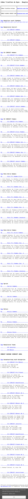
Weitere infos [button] (12, 493)
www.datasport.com (6, 486)
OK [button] (14, 497)
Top (2, 20)
